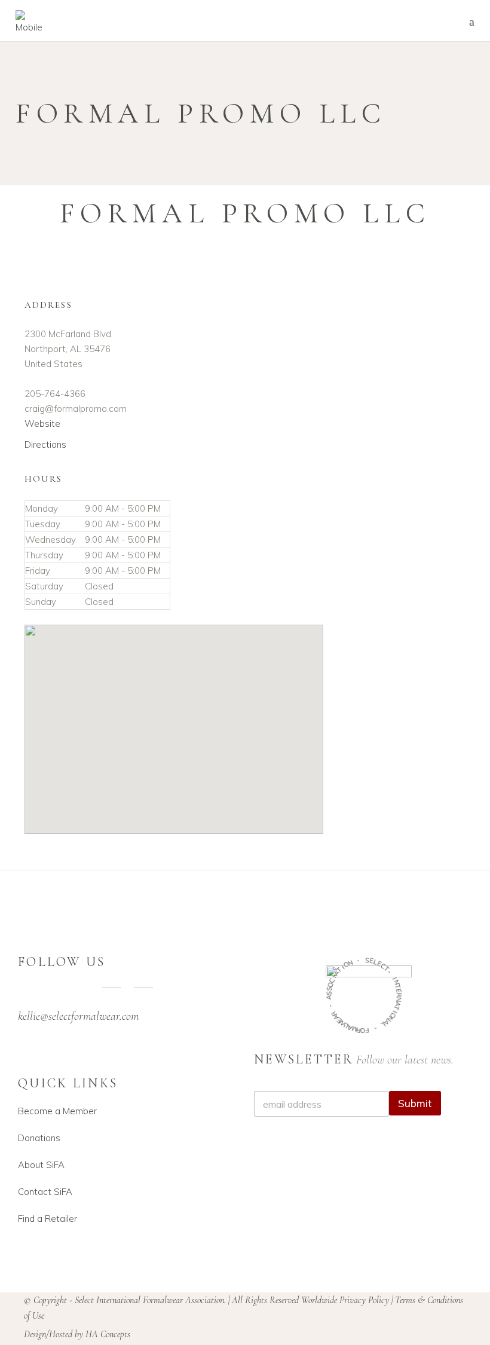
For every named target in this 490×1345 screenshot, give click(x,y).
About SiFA (41, 1164)
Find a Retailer (47, 1218)
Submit (415, 1103)
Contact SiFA (45, 1191)
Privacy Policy (364, 1300)
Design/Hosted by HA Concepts (77, 1334)
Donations (39, 1138)
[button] (174, 719)
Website (42, 423)
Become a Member (57, 1111)
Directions (45, 444)
